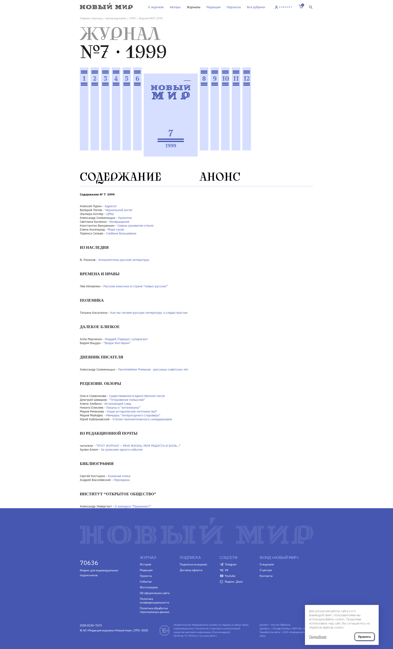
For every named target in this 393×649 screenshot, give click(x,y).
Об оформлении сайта (154, 593)
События (145, 581)
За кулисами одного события (121, 449)
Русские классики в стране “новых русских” (135, 286)
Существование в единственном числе (137, 396)
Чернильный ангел (118, 210)
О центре (266, 570)
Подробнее (317, 637)
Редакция (213, 7)
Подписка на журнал (193, 564)
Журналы (193, 7)
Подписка (234, 7)
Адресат (111, 206)
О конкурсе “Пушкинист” (133, 506)
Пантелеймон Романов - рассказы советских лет (153, 369)
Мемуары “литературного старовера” (133, 415)
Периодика (122, 480)
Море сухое (116, 229)
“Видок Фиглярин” (117, 343)
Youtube (230, 576)
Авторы (175, 7)
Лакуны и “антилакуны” (123, 407)
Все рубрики (256, 7)
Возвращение (119, 222)
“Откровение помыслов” (127, 400)
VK (226, 570)
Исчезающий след (117, 404)
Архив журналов (115, 18)
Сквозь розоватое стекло (135, 225)
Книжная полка (119, 476)
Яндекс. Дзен (234, 581)
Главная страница (91, 18)
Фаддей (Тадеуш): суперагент (126, 339)
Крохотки (125, 218)
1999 (132, 18)
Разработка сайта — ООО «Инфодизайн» (283, 632)
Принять (364, 637)
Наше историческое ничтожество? (132, 411)
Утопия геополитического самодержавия (142, 419)
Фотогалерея (149, 587)
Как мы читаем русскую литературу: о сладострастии (148, 313)
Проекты (146, 576)
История (145, 564)
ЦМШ (110, 214)
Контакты (266, 576)
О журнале (156, 7)
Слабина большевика (121, 233)
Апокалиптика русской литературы (123, 260)
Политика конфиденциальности (154, 600)
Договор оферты (191, 570)
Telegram (231, 564)
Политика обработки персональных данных (154, 610)
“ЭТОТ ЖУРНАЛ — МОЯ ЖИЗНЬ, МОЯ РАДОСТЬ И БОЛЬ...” (138, 446)
